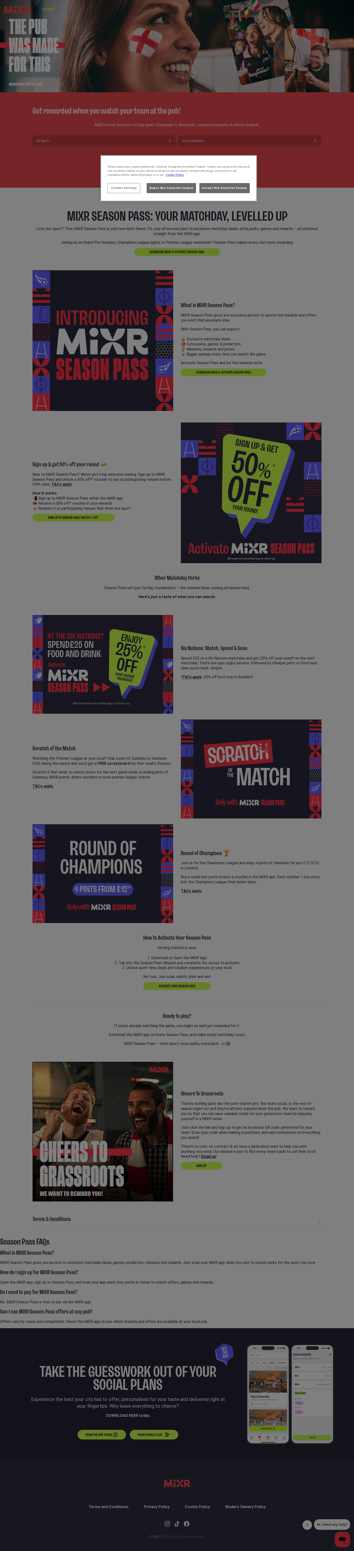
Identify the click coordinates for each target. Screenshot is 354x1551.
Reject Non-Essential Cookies (171, 188)
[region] (178, 178)
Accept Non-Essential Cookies (224, 188)
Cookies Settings (124, 188)
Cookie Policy (175, 175)
